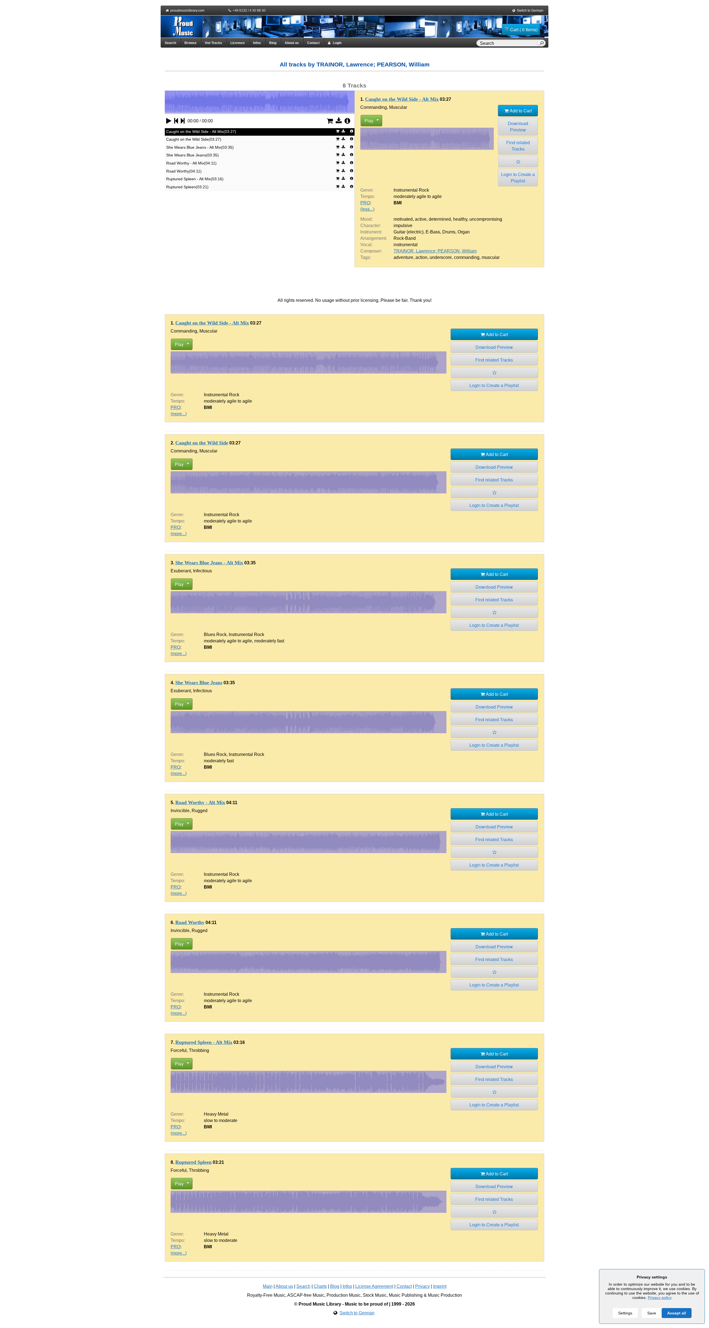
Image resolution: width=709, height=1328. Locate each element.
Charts (320, 1286)
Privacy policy (660, 1297)
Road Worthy (189, 922)
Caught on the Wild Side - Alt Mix (402, 99)
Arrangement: (373, 238)
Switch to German (530, 10)
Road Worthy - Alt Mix (200, 802)
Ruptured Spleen (193, 1162)
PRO (365, 202)
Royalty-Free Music (266, 1295)
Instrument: (371, 232)
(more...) (179, 413)
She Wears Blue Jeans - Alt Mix (209, 562)
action (421, 257)
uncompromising (485, 219)
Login (335, 43)
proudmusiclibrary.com (187, 10)
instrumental (406, 244)
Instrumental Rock (411, 190)
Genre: (367, 190)
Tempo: (367, 196)
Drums (448, 232)
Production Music (344, 1295)
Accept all (676, 1313)
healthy (460, 219)
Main (268, 1286)
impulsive (403, 225)
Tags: (365, 257)
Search (170, 43)
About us (292, 43)
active (421, 219)
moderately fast (269, 641)
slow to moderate (220, 1120)
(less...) (367, 209)
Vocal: (366, 244)
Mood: (366, 219)
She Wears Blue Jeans (198, 682)
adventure (403, 257)
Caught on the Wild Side (201, 443)
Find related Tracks (518, 145)
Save (651, 1313)
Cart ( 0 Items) (524, 29)
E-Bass (433, 232)
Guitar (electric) (408, 232)
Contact (313, 43)
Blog (272, 43)
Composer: (371, 251)
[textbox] (508, 43)
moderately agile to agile (418, 196)
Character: (370, 225)
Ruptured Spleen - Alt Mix (203, 1042)
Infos (257, 43)
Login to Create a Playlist (518, 177)
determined (440, 219)
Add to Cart (520, 110)
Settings (625, 1313)
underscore (441, 257)
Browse (190, 43)
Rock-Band (405, 238)
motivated (403, 219)
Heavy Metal (216, 1114)
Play (368, 120)
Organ (464, 232)
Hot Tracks (213, 43)
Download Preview (518, 126)
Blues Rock (215, 634)
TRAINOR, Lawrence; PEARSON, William (435, 251)
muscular (491, 257)
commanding (466, 257)
